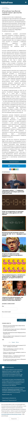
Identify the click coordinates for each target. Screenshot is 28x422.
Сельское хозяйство (5, 8)
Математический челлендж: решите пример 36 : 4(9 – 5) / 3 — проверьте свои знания (14, 234)
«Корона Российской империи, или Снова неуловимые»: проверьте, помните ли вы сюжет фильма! (12, 299)
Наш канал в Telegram (15, 166)
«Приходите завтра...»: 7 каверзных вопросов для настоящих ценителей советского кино (13, 192)
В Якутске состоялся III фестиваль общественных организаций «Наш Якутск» (14, 326)
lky (11, 394)
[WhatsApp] (16, 169)
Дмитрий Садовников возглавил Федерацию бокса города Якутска (14, 333)
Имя (3, 306)
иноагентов (4, 389)
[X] (14, 169)
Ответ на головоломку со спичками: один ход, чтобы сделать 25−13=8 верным (13, 213)
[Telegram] (18, 169)
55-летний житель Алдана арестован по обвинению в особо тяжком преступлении (14, 329)
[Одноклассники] (12, 169)
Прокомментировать (14, 161)
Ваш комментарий (6, 311)
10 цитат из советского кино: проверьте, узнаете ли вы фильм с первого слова (12, 255)
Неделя (13, 342)
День (10, 342)
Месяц (17, 342)
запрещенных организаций (13, 389)
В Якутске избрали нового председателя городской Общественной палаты (14, 336)
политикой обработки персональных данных (11, 414)
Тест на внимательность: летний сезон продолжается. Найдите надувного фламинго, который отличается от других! (13, 277)
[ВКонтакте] (10, 169)
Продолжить (14, 418)
